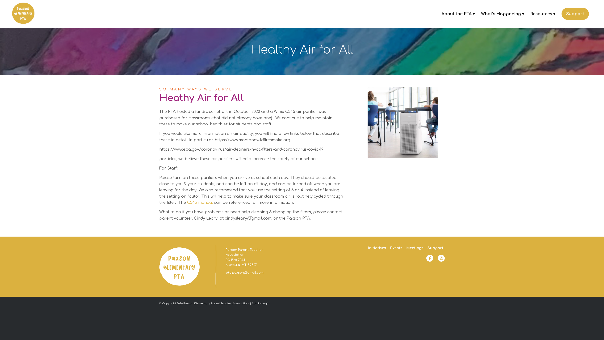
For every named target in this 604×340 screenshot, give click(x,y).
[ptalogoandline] (187, 267)
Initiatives (377, 248)
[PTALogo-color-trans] (23, 14)
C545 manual (200, 202)
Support (435, 248)
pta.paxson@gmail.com (245, 272)
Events (396, 248)
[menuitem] (458, 14)
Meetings (414, 248)
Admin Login (260, 303)
